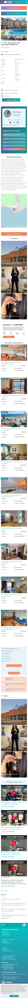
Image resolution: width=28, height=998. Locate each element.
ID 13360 (12, 495)
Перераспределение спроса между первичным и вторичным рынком (14, 915)
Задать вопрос (14, 149)
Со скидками (5, 949)
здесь (14, 993)
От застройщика (9, 651)
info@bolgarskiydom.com (12, 125)
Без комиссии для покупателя (11, 54)
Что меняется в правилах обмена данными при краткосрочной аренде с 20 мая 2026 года (13, 904)
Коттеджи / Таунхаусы (8, 939)
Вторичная (4, 941)
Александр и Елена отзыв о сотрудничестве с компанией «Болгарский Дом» (14, 803)
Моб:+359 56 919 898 (7, 966)
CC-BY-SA (25, 227)
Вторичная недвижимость (11, 648)
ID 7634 (12, 363)
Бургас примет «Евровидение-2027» (10, 899)
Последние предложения (8, 955)
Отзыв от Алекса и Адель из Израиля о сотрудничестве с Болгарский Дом (12, 828)
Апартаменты (8, 658)
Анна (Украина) (5, 877)
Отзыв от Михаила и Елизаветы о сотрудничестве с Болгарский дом (11, 853)
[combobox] (5, 139)
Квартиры (7, 653)
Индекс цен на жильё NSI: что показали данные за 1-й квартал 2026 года (13, 910)
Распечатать (7, 96)
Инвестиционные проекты (9, 958)
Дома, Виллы (8, 656)
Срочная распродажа (7, 957)
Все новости (4, 918)
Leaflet (7, 227)
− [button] (2, 197)
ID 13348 (12, 628)
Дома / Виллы (5, 934)
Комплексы (7, 661)
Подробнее (8, 336)
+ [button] (2, 195)
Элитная (4, 947)
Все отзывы (4, 890)
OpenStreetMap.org (15, 227)
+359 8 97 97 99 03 (15, 120)
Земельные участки (7, 950)
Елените (7, 47)
